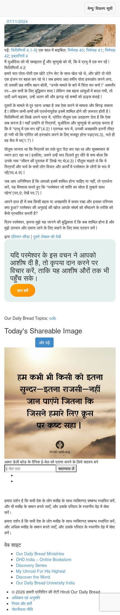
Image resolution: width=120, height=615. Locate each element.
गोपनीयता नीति (22, 609)
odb (52, 318)
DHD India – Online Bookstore (43, 559)
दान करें (22, 290)
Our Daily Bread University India (45, 583)
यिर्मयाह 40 (76, 50)
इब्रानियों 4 (19, 56)
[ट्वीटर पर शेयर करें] (23, 340)
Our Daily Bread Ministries (40, 553)
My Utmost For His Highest (41, 571)
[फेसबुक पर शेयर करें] (8, 340)
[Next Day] (29, 21)
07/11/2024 (17, 21)
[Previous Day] (5, 21)
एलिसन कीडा (20, 236)
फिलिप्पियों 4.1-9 (23, 50)
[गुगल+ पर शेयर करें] (15, 340)
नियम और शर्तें (22, 603)
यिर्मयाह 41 (94, 50)
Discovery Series (31, 565)
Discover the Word (33, 577)
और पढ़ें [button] (44, 342)
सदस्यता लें (66, 468)
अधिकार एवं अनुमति (26, 597)
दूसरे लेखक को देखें (47, 236)
